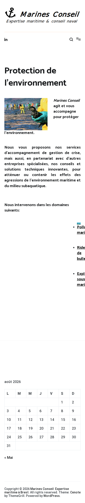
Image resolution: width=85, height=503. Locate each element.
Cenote (75, 492)
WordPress (51, 496)
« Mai (8, 458)
